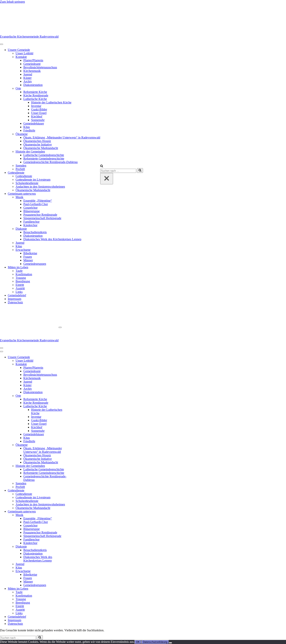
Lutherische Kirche (35, 99)
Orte (18, 88)
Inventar (36, 106)
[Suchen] (101, 166)
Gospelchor (30, 207)
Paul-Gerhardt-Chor (35, 204)
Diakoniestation (33, 85)
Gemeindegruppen (34, 263)
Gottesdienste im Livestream (33, 179)
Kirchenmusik (32, 70)
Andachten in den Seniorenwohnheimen (40, 186)
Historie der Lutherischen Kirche (51, 102)
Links (19, 291)
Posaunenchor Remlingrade (40, 214)
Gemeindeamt (31, 63)
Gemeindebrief (17, 295)
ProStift (20, 169)
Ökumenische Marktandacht (40, 148)
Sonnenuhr (38, 120)
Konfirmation (24, 274)
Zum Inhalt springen (12, 1)
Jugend (27, 74)
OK (138, 641)
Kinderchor (30, 225)
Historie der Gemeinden (30, 151)
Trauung (21, 277)
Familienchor (31, 221)
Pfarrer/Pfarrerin (33, 60)
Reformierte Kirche (35, 92)
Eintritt (20, 284)
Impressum (14, 298)
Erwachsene (23, 249)
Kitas (26, 127)
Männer (28, 260)
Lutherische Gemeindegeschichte (43, 155)
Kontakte (21, 56)
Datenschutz (15, 302)
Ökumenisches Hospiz (37, 141)
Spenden (21, 165)
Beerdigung (23, 281)
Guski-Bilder (39, 109)
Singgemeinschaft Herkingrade (42, 218)
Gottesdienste (16, 172)
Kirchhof (36, 116)
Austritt (20, 288)
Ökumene (22, 134)
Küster (27, 78)
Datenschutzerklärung (155, 641)
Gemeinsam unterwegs (22, 193)
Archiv (27, 81)
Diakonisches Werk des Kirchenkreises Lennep (52, 239)
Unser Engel (38, 113)
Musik (19, 197)
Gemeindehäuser (33, 123)
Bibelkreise (30, 253)
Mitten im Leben (18, 267)
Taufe (19, 270)
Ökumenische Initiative (37, 144)
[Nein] (170, 642)
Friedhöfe (29, 130)
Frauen (27, 256)
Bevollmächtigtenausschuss (40, 67)
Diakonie (21, 228)
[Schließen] (106, 178)
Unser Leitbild (24, 53)
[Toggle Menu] (1, 44)
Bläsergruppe (31, 211)
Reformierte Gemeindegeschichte (43, 158)
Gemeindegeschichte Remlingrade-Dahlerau (50, 162)
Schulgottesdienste (27, 183)
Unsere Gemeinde (19, 49)
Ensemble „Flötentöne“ (37, 200)
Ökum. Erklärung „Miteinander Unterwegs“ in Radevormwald (61, 137)
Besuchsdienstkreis (35, 232)
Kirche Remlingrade (35, 95)
